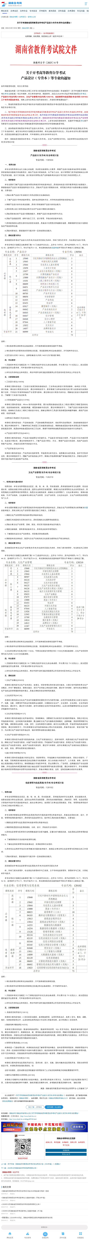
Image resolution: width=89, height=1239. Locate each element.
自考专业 (23, 11)
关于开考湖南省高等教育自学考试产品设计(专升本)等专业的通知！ (40, 1095)
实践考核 (55, 247)
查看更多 (44, 1227)
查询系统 (52, 11)
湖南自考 (12, 1113)
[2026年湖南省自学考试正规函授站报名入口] (44, 1132)
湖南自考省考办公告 (23, 1113)
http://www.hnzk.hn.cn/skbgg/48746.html (23, 1119)
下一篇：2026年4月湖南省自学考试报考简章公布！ (19, 1168)
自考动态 (14, 11)
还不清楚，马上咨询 (54, 1107)
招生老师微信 (8, 1101)
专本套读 (33, 11)
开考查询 (43, 11)
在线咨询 (66, 1150)
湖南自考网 (13, 17)
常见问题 (81, 11)
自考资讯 (22, 17)
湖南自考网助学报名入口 (58, 1098)
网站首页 (4, 11)
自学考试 (82, 94)
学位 (82, 121)
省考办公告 (32, 17)
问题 (86, 507)
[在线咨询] (45, 1233)
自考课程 (71, 11)
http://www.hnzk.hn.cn (28, 1116)
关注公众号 (66, 1154)
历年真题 (62, 11)
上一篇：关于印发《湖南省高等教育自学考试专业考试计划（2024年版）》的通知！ (31, 1164)
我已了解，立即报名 (35, 1107)
